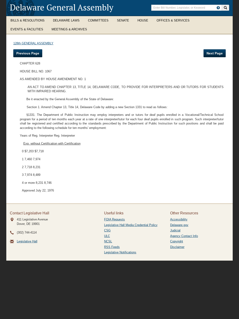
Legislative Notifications (120, 252)
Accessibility (178, 219)
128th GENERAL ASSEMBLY (33, 43)
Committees (98, 20)
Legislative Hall (27, 241)
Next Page (215, 53)
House (142, 20)
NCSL (108, 241)
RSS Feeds (112, 247)
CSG (107, 230)
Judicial (175, 230)
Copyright (176, 241)
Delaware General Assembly (61, 7)
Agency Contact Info (184, 236)
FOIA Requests (114, 219)
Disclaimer (177, 247)
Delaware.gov (179, 225)
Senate (123, 20)
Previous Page (27, 53)
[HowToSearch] (218, 8)
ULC (107, 236)
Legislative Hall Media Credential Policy (131, 225)
